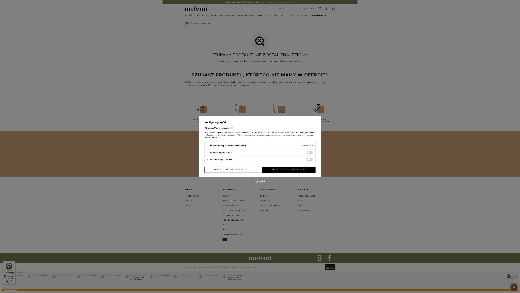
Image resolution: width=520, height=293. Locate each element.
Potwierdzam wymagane (231, 169)
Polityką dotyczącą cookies (266, 132)
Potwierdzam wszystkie (288, 169)
